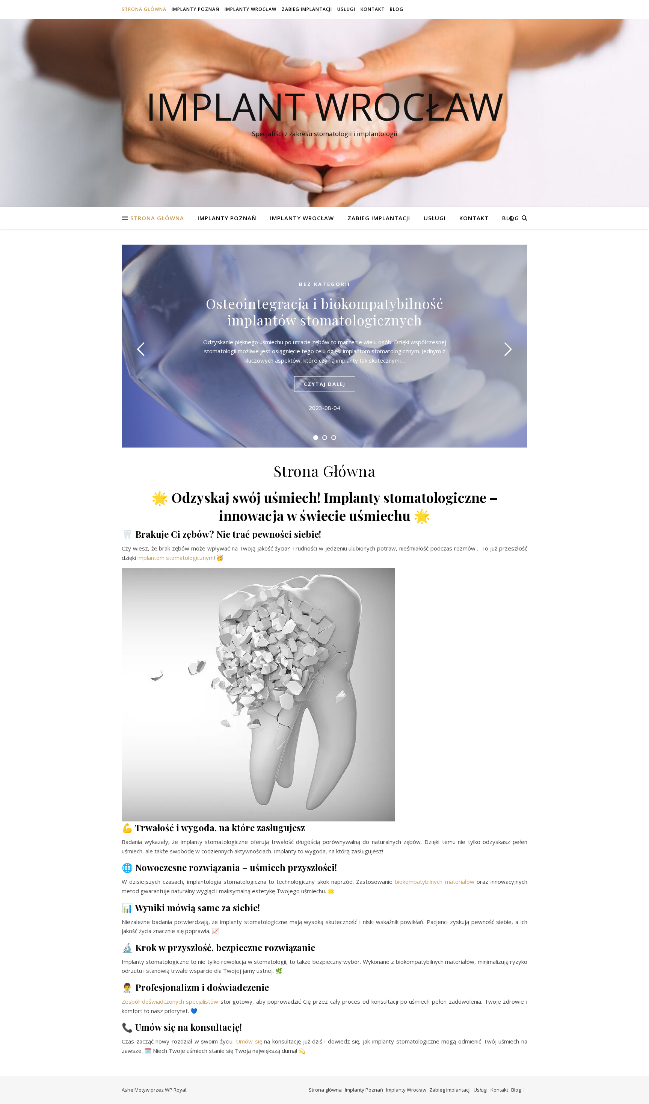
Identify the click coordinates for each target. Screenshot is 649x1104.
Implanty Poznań (195, 9)
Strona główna (144, 9)
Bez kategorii (324, 284)
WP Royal (175, 1089)
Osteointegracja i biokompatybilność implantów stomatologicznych (325, 311)
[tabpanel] (324, 346)
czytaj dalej (325, 384)
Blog (396, 9)
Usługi (346, 9)
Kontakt (373, 9)
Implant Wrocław (324, 106)
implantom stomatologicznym (175, 557)
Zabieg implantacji (307, 9)
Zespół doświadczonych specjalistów (170, 1001)
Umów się (249, 1041)
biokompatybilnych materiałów (434, 881)
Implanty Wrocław (250, 9)
